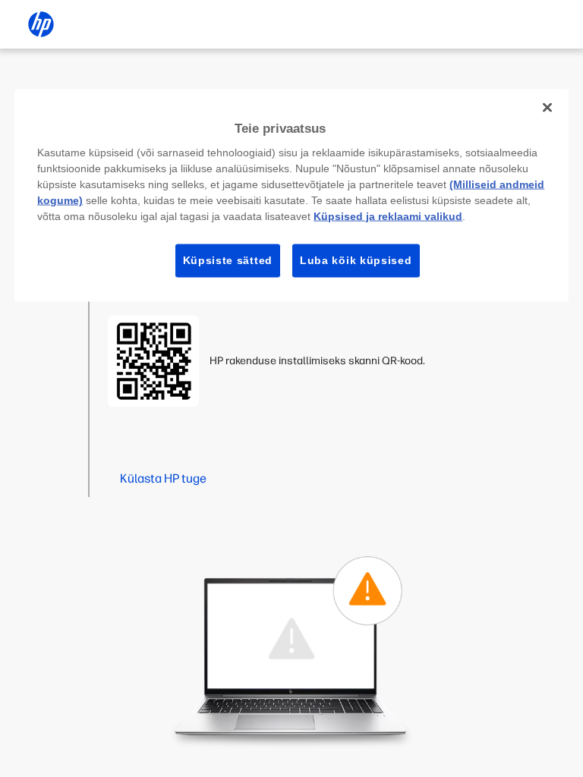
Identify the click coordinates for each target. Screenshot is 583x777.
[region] (291, 195)
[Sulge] (547, 107)
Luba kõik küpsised (356, 260)
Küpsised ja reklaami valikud (388, 216)
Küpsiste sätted (228, 260)
